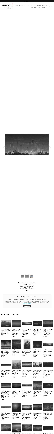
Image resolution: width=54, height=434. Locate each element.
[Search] (49, 6)
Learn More (27, 306)
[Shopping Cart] (51, 6)
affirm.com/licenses (27, 303)
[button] (28, 5)
